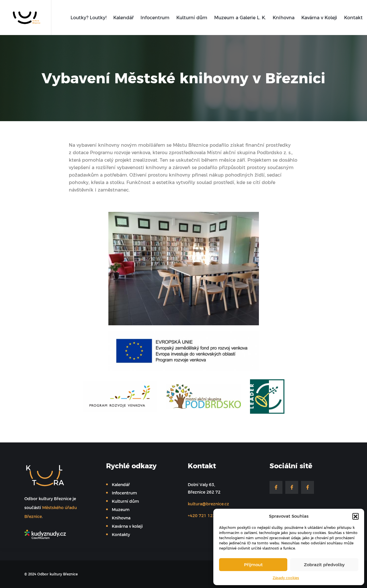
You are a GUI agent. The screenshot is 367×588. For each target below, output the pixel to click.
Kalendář (123, 17)
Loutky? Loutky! (88, 17)
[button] (355, 516)
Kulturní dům (191, 17)
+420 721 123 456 (206, 515)
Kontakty (121, 534)
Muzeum (121, 509)
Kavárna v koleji (127, 526)
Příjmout (253, 564)
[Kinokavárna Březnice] (307, 487)
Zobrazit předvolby (324, 564)
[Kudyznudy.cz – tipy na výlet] (58, 534)
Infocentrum (154, 17)
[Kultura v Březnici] (276, 487)
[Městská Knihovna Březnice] (291, 487)
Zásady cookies (286, 578)
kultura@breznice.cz (208, 504)
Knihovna (283, 17)
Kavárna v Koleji (319, 17)
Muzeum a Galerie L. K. (240, 17)
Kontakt (353, 17)
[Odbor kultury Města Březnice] (24, 17)
